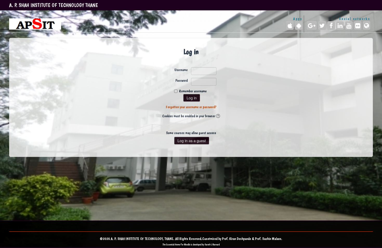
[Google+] (312, 25)
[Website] (366, 25)
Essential (170, 244)
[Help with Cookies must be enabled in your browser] (217, 116)
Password (181, 80)
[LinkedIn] (340, 25)
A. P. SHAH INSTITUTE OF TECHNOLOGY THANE (53, 5)
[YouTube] (349, 25)
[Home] (35, 24)
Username (181, 70)
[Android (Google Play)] (298, 25)
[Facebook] (331, 25)
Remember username (193, 91)
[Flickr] (357, 25)
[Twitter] (322, 25)
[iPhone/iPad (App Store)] (290, 25)
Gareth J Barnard (212, 244)
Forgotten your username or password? (191, 107)
